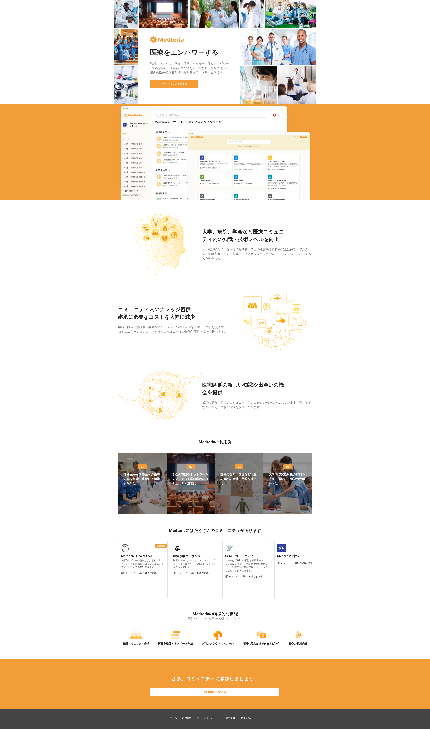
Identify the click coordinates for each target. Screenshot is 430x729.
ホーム (173, 718)
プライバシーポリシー (209, 718)
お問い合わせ (248, 718)
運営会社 (230, 718)
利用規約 (187, 718)
